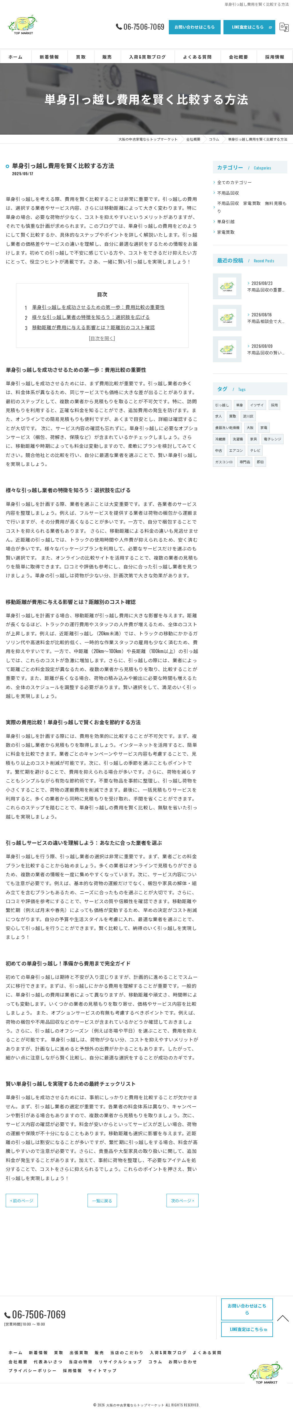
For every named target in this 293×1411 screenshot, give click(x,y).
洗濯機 (238, 438)
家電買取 (226, 232)
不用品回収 (228, 193)
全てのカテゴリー (234, 182)
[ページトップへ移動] (283, 1318)
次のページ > (182, 1201)
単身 (239, 404)
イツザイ (257, 404)
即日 (260, 461)
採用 (274, 404)
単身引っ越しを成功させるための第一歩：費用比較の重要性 (98, 306)
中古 (218, 450)
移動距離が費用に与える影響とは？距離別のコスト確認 (93, 327)
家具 (253, 438)
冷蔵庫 (220, 438)
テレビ (255, 450)
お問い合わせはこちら (195, 27)
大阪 (250, 427)
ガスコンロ (224, 461)
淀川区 (248, 416)
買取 (232, 416)
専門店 (244, 461)
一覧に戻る (102, 1201)
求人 (218, 416)
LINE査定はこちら (248, 27)
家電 (263, 427)
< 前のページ (21, 1201)
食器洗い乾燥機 (227, 427)
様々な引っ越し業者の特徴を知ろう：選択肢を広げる (91, 316)
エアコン (236, 450)
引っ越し (222, 404)
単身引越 (226, 221)
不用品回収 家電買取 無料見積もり (252, 207)
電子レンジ (272, 438)
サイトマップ (102, 1370)
